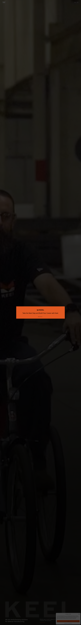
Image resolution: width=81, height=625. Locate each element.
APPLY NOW (40, 316)
